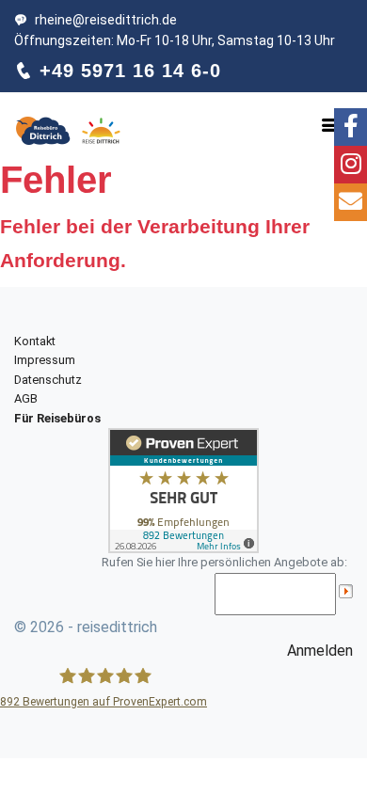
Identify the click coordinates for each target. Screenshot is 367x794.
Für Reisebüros (57, 418)
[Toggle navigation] (330, 125)
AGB (26, 398)
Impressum (44, 360)
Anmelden (320, 650)
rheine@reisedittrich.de (106, 19)
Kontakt (35, 341)
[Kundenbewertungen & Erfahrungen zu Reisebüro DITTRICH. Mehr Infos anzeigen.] (183, 490)
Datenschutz (48, 380)
